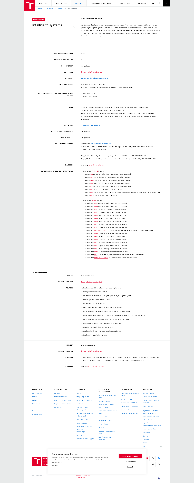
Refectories (36, 404)
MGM (92, 180)
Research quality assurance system (108, 412)
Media (145, 443)
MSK (91, 186)
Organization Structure (150, 411)
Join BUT (57, 393)
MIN (91, 192)
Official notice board (149, 413)
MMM (92, 195)
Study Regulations (82, 410)
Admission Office (82, 419)
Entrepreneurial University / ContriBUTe (152, 401)
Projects (101, 427)
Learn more (55, 465)
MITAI (94, 200)
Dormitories (36, 400)
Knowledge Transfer (105, 420)
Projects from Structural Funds (107, 432)
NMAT (96, 224)
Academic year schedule (84, 400)
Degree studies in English (62, 400)
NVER (96, 246)
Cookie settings (130, 461)
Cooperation (125, 3)
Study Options (61, 3)
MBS (91, 189)
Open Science (103, 424)
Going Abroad (81, 416)
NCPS (96, 233)
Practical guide (37, 414)
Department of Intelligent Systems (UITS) (94, 78)
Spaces (34, 397)
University (142, 3)
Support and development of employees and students (152, 424)
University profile (148, 393)
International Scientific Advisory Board (106, 406)
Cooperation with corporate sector (130, 394)
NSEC (96, 227)
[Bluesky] (159, 458)
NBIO (96, 206)
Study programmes (83, 397)
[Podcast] (153, 464)
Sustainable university (150, 397)
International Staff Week (129, 403)
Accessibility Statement (83, 475)
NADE (96, 218)
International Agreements (129, 406)
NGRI (96, 215)
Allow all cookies (130, 456)
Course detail (72, 9)
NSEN (96, 209)
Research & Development (101, 3)
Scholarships (80, 432)
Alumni (145, 446)
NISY (95, 255)
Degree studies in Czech (62, 404)
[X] (153, 458)
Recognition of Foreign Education (84, 428)
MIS (91, 177)
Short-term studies (60, 397)
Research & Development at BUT (107, 396)
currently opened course (96, 165)
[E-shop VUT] (159, 464)
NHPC (96, 236)
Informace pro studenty (91, 125)
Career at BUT (147, 419)
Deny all (130, 467)
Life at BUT (43, 3)
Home (40, 9)
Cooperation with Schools (129, 413)
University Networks (127, 410)
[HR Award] (159, 478)
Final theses (80, 404)
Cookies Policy (80, 477)
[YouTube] (147, 458)
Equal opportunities (149, 429)
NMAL (96, 243)
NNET (96, 239)
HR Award (146, 436)
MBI (91, 183)
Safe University (148, 406)
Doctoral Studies (82, 407)
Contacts (146, 439)
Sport (34, 407)
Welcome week (81, 423)
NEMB (96, 252)
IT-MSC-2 (95, 171)
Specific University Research (105, 438)
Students (79, 3)
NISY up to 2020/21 (100, 230)
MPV (91, 174)
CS (166, 3)
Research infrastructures (107, 417)
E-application (58, 407)
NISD (96, 221)
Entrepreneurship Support (85, 439)
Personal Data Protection (84, 413)
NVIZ (95, 212)
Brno (34, 411)
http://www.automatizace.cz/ (101, 144)
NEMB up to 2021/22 (101, 258)
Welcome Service (126, 399)
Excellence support (105, 401)
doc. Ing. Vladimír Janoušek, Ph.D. (91, 72)
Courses (60, 9)
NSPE (96, 203)
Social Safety (80, 435)
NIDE (96, 249)
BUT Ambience (37, 393)
